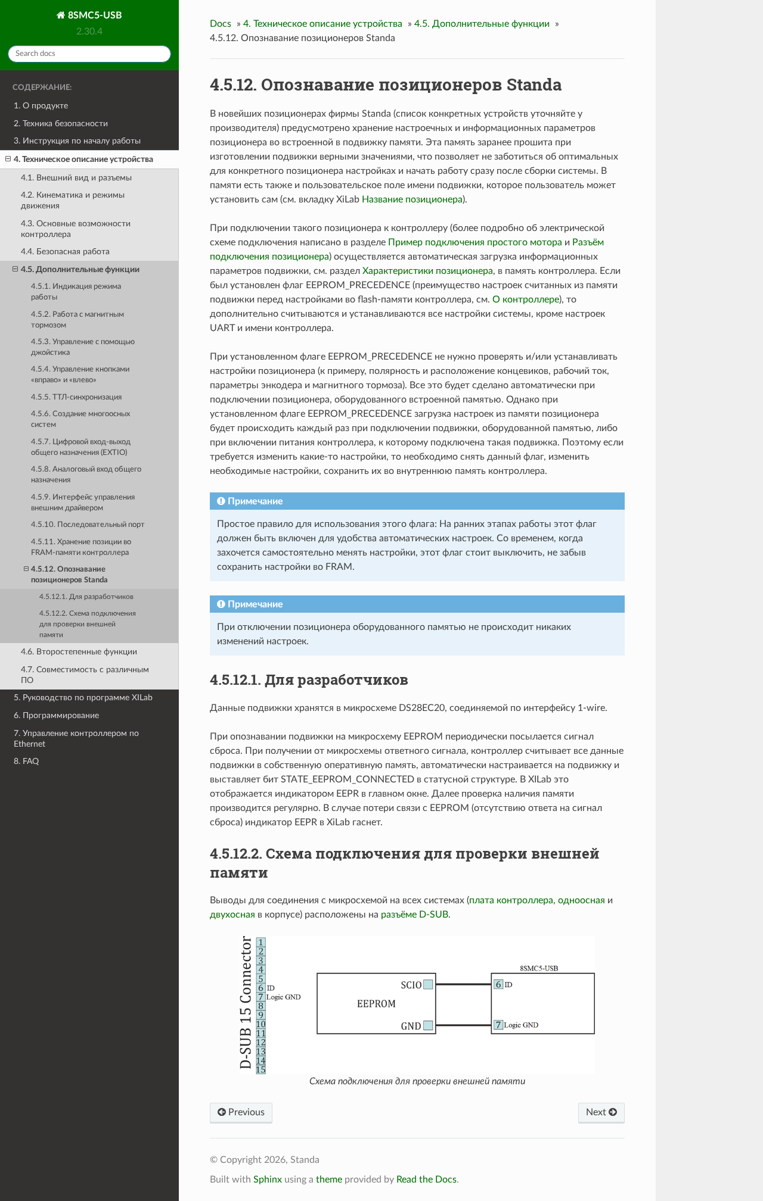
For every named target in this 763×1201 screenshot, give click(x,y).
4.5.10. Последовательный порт (88, 525)
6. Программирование (56, 715)
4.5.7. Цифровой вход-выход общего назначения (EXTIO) (81, 447)
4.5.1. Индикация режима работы (76, 292)
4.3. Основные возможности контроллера (76, 229)
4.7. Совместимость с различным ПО (85, 675)
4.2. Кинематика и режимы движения (73, 200)
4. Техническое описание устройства (83, 159)
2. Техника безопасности (61, 123)
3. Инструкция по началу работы (77, 140)
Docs (220, 24)
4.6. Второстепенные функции (79, 651)
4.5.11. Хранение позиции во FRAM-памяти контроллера (81, 547)
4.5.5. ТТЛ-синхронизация (76, 397)
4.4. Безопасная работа (65, 251)
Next (597, 1112)
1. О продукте (41, 105)
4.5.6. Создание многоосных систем (80, 419)
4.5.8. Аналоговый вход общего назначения (86, 475)
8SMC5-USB (94, 15)
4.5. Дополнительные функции (80, 269)
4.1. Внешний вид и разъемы (76, 177)
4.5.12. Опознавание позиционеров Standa (69, 575)
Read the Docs (426, 1179)
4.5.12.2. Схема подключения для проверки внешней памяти (87, 624)
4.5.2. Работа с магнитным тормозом (77, 320)
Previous (245, 1112)
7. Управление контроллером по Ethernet (76, 738)
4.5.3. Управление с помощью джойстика (83, 347)
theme (329, 1179)
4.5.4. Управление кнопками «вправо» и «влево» (80, 375)
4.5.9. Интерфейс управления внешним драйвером (83, 503)
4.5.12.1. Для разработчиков (86, 597)
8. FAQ (26, 761)
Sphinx (267, 1179)
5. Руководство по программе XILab (83, 697)
